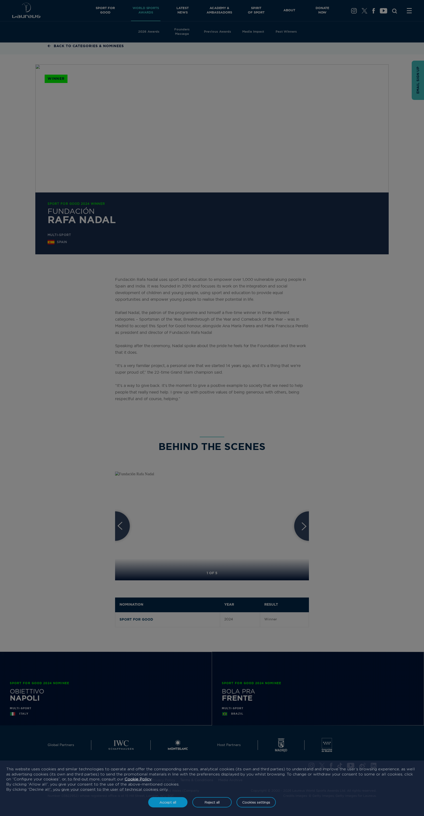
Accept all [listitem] (167, 802)
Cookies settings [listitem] (256, 802)
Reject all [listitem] (212, 802)
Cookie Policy (138, 779)
